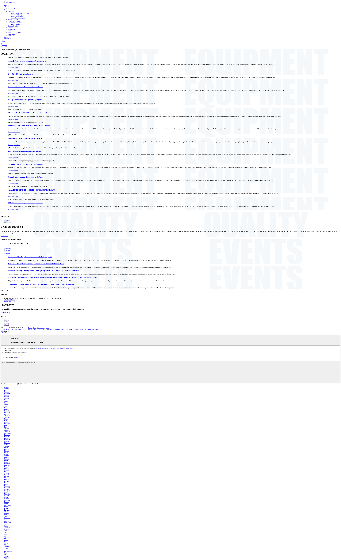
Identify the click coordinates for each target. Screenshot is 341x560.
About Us (7, 7)
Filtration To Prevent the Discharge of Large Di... (26, 138)
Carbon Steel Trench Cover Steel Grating (90, 329)
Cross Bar (10, 27)
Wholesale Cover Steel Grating (69, 329)
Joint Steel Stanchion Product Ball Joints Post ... (25, 87)
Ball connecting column (14, 32)
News (6, 37)
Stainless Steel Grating (7, 329)
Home (6, 5)
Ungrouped (11, 35)
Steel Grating (11, 11)
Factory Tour (11, 8)
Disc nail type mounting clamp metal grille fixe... (25, 177)
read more (4, 236)
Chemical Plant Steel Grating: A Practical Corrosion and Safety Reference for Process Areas (41, 284)
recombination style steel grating (20, 13)
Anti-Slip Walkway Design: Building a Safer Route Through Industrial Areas (36, 264)
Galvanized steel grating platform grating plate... (25, 164)
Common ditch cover (17, 24)
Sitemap (48, 328)
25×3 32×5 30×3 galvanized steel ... (20, 74)
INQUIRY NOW (5, 312)
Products (6, 10)
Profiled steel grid (13, 19)
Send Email (4, 332)
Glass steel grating (13, 26)
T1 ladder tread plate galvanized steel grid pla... (25, 203)
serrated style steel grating (18, 18)
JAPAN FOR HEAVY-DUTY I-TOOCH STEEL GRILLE (29, 113)
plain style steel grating (17, 16)
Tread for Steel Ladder (14, 21)
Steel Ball (10, 30)
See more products (14, 67)
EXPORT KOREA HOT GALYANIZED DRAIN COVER (29, 125)
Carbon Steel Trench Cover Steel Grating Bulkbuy (40, 329)
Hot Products (40, 328)
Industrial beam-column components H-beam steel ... (27, 61)
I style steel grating (16, 15)
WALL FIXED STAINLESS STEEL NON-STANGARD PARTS (31, 190)
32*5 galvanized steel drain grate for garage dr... (25, 100)
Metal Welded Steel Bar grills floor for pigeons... (25, 151)
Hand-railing (11, 29)
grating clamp (11, 34)
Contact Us (7, 38)
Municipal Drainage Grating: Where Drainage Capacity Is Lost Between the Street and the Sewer (43, 270)
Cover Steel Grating (19, 329)
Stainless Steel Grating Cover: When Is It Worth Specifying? (30, 257)
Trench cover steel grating (15, 22)
